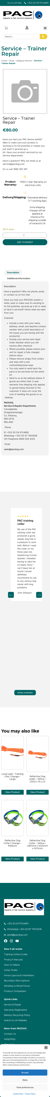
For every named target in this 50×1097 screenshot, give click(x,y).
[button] (46, 1047)
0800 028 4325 (27, 438)
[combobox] (21, 36)
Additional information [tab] (18, 278)
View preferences (25, 1087)
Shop (11, 61)
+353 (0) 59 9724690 (18, 432)
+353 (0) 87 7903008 (26, 435)
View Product (12, 792)
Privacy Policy (30, 1094)
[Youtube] (17, 941)
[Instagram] (11, 941)
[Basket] (6, 28)
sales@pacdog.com (14, 449)
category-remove (24, 61)
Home (4, 61)
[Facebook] (5, 941)
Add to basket (25, 242)
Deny (25, 1080)
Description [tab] (13, 272)
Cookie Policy (18, 1094)
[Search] (43, 36)
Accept (25, 1072)
